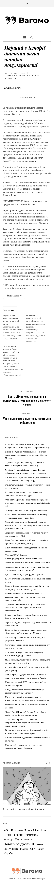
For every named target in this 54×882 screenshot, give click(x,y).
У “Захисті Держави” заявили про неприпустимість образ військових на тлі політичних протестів (24, 722)
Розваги (24, 848)
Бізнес (44, 830)
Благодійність (31, 830)
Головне (18, 835)
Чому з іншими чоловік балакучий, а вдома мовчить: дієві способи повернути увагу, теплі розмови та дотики (27, 525)
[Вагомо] (27, 20)
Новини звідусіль (18, 73)
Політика (37, 844)
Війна (7, 835)
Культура (9, 839)
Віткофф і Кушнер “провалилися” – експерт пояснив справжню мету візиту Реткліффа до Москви (26, 454)
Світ (33, 849)
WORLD (8, 830)
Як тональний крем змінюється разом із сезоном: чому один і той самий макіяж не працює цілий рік (25, 596)
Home (5, 73)
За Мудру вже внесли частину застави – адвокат (28, 510)
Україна (9, 853)
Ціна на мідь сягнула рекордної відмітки (24, 574)
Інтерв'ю (19, 830)
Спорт (40, 848)
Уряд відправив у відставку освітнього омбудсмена (27, 420)
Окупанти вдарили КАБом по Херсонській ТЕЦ (27, 562)
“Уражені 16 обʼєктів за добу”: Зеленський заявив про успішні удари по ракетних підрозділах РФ (25, 607)
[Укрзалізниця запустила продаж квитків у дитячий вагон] (14, 327)
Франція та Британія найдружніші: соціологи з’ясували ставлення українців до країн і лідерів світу (27, 502)
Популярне (11, 848)
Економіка (31, 835)
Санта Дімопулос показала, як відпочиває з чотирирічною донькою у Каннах (27, 400)
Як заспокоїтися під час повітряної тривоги (23, 808)
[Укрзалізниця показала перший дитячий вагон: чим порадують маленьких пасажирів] (37, 328)
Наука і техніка (23, 839)
